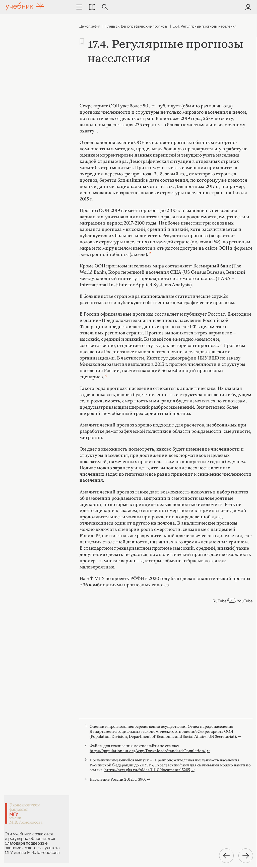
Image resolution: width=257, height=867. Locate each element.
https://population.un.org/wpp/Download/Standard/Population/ (148, 751)
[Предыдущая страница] (226, 855)
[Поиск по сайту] (105, 7)
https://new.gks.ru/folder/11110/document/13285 (147, 770)
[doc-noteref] (95, 131)
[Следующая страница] (245, 855)
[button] (92, 7)
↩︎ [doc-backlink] (239, 737)
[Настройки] (79, 7)
